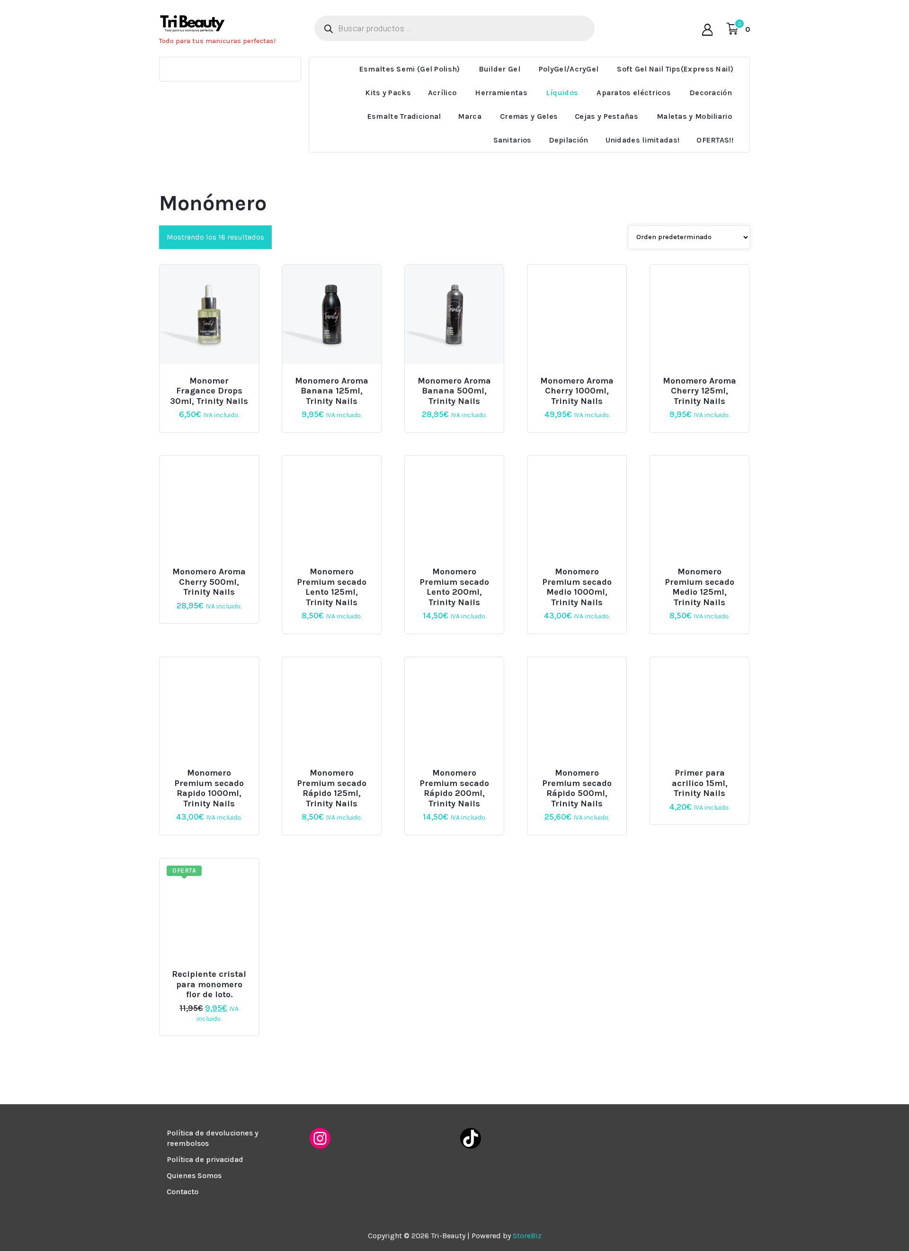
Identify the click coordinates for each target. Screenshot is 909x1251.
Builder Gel (499, 68)
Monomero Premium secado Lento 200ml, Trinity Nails (454, 587)
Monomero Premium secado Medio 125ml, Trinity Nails (699, 587)
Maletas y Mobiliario (694, 116)
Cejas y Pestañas (606, 116)
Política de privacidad (205, 1159)
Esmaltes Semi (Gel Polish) (409, 68)
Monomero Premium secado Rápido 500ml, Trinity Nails (577, 788)
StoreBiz (527, 1235)
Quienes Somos (194, 1175)
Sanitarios (512, 139)
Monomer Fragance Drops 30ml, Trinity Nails (209, 391)
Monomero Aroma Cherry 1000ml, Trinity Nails (577, 391)
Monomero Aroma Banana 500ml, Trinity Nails (454, 391)
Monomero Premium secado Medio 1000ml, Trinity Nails (577, 587)
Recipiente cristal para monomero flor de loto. (209, 984)
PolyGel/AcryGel (569, 68)
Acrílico (442, 92)
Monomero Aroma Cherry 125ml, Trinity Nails (699, 391)
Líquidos (562, 92)
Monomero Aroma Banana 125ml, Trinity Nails (331, 391)
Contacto (182, 1191)
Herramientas (501, 92)
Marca (469, 116)
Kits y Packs (388, 92)
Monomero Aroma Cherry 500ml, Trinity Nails (209, 582)
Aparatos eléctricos (634, 92)
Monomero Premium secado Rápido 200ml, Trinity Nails (454, 788)
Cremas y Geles (529, 116)
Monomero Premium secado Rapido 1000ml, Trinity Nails (209, 788)
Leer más (208, 377)
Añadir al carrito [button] (335, 377)
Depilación (568, 139)
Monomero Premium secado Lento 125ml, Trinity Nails (331, 587)
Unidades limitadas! (643, 139)
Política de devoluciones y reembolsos (212, 1138)
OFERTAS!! (714, 139)
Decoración (710, 92)
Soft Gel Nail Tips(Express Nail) (675, 68)
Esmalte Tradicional (404, 116)
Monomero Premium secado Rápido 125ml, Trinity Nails (331, 788)
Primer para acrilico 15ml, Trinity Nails (700, 783)
